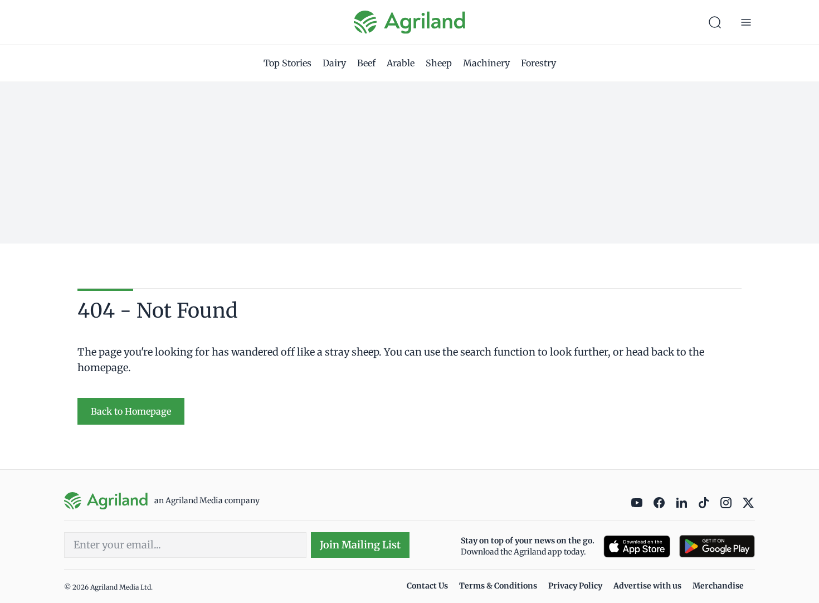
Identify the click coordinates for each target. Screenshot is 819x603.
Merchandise (718, 586)
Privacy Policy (575, 586)
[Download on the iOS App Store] (636, 546)
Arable (401, 63)
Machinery (486, 63)
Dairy (334, 63)
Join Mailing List (360, 544)
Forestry (538, 63)
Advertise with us (647, 586)
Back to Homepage (131, 411)
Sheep (439, 63)
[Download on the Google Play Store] (717, 546)
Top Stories (287, 63)
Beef (366, 63)
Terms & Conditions (498, 586)
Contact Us (427, 586)
